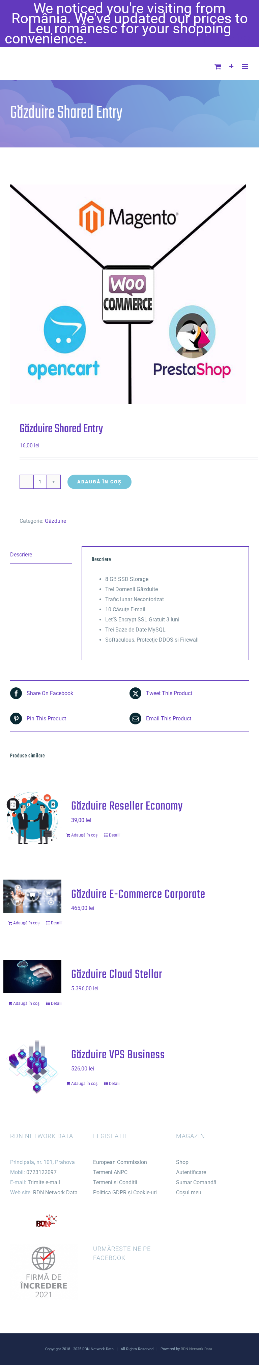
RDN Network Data (55, 1192)
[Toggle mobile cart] (217, 66)
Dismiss (228, 38)
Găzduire (55, 521)
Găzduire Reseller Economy (127, 806)
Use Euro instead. (145, 38)
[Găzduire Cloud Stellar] (32, 976)
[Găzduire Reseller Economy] (32, 818)
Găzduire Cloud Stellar (116, 974)
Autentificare (191, 1172)
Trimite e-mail (44, 1182)
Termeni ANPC (110, 1172)
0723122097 (41, 1172)
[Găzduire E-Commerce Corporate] (32, 896)
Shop (182, 1162)
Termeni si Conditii (115, 1182)
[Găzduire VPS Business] (32, 1067)
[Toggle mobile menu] (245, 66)
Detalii (114, 835)
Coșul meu (188, 1192)
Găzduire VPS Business (118, 1055)
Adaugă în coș (99, 481)
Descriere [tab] (21, 554)
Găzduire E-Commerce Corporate (138, 894)
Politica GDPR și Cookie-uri (125, 1192)
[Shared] (129, 294)
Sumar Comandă (196, 1182)
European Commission (120, 1162)
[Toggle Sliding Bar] (231, 66)
